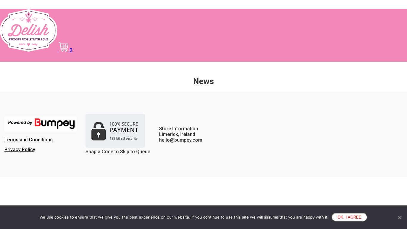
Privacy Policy (19, 149)
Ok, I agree (349, 217)
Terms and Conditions (28, 140)
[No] (400, 217)
